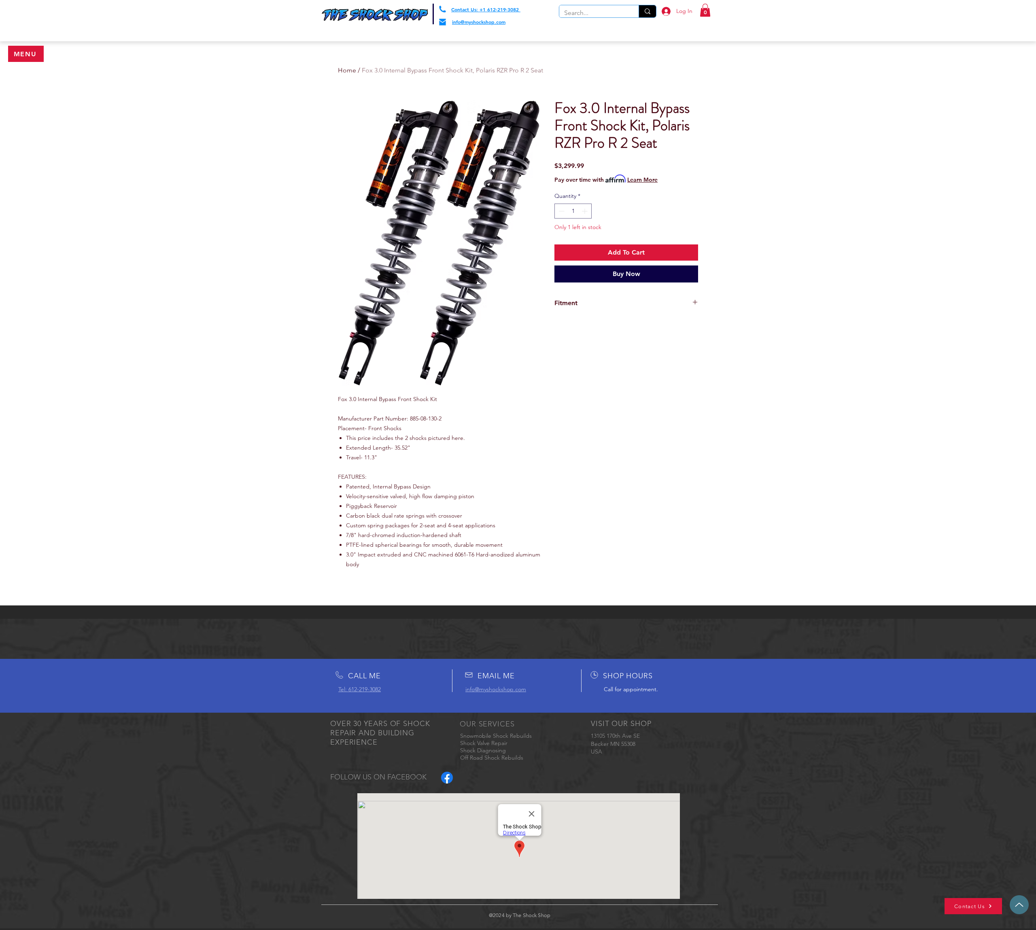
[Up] (1019, 904)
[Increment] (585, 211)
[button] (26, 54)
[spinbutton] (573, 211)
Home (347, 70)
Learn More (642, 179)
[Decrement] (561, 211)
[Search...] (647, 11)
